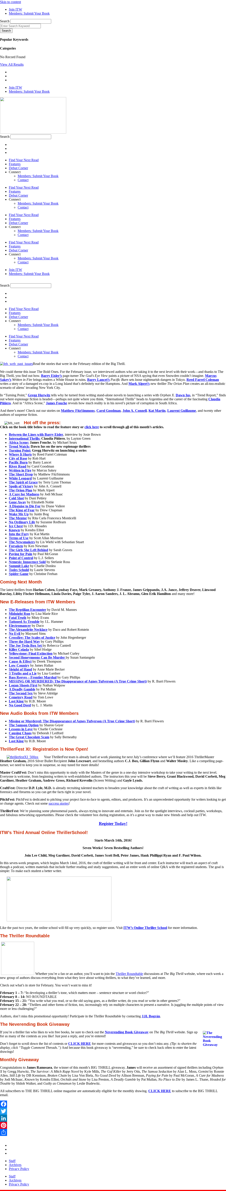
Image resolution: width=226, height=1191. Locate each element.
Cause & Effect (20, 661)
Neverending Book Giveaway (127, 1032)
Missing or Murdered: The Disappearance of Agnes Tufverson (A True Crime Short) (72, 721)
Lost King (16, 701)
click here (92, 427)
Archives (15, 1165)
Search (4, 21)
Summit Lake (19, 566)
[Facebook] (113, 1104)
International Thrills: (24, 438)
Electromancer (20, 625)
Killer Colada (19, 649)
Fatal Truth (17, 617)
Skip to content (10, 2)
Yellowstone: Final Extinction (31, 653)
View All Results (12, 64)
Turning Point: (20, 450)
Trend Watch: (19, 446)
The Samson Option (24, 725)
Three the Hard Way (24, 641)
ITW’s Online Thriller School (145, 928)
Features (15, 164)
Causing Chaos (20, 733)
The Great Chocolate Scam (29, 737)
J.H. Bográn (151, 1016)
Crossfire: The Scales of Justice (32, 637)
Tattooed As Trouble (24, 621)
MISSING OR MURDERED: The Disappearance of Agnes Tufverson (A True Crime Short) (78, 681)
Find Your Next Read (24, 160)
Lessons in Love (21, 729)
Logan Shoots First (23, 685)
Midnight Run (19, 614)
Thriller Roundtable (129, 974)
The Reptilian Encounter (27, 610)
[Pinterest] (113, 1125)
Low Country (19, 665)
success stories (59, 803)
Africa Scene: (19, 442)
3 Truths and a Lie (23, 673)
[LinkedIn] (113, 1118)
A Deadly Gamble (22, 689)
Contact (23, 180)
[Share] (113, 1132)
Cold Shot (16, 498)
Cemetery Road (20, 697)
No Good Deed (20, 705)
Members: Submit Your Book (38, 176)
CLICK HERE (159, 1091)
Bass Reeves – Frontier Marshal (32, 677)
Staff (12, 1161)
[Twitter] (113, 1111)
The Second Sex (21, 693)
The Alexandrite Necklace (28, 629)
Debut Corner (18, 168)
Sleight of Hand (20, 669)
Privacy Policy (19, 1169)
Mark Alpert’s (139, 383)
